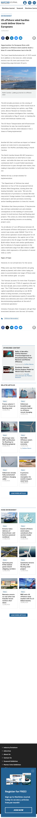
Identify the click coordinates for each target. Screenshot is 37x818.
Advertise (7, 751)
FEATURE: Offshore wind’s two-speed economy (26, 441)
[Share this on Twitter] (7, 38)
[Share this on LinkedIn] (12, 38)
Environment (6, 16)
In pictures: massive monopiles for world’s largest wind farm (26, 477)
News (5, 401)
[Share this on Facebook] (3, 38)
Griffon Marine (29, 364)
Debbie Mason (26, 448)
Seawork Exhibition (11, 761)
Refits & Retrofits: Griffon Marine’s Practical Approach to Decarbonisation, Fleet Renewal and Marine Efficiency (23, 356)
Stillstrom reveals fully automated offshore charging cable (9, 476)
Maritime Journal (8, 8)
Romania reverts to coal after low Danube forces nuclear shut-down (8, 598)
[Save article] (34, 38)
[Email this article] (20, 38)
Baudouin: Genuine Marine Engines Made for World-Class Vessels (24, 369)
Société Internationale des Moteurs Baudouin (23, 375)
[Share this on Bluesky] (16, 38)
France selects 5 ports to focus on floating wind (8, 406)
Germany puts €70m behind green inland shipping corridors (9, 566)
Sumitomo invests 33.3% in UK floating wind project (27, 566)
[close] (35, 34)
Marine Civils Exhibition (12, 765)
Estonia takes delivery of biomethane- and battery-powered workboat (8, 533)
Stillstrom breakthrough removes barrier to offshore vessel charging (26, 408)
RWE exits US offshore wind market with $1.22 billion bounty (27, 597)
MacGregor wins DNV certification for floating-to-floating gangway (8, 441)
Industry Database (10, 747)
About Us (7, 754)
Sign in (10, 34)
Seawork (20, 8)
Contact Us (8, 758)
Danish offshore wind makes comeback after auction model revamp (26, 533)
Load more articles (18, 493)
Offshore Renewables (11, 318)
